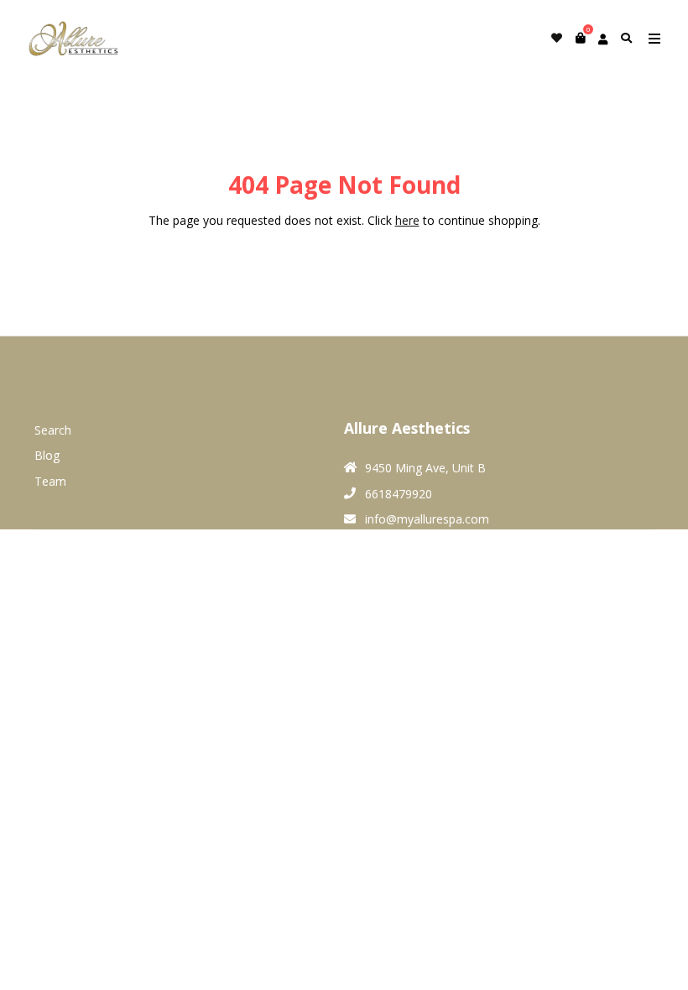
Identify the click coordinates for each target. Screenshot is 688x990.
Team (50, 481)
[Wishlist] (556, 37)
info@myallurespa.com (427, 519)
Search (52, 430)
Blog (47, 455)
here (407, 220)
